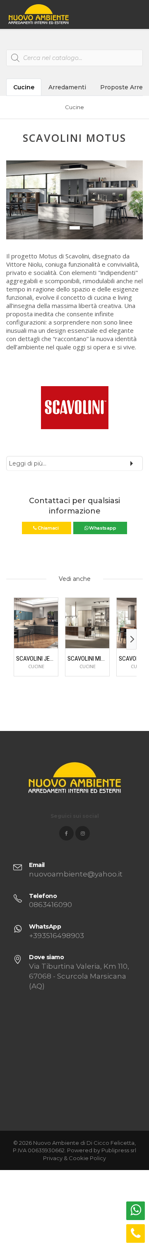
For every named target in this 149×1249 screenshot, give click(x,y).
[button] (12, 204)
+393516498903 (56, 935)
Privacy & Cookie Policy (74, 1158)
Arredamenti (67, 87)
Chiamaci (48, 528)
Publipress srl (118, 1150)
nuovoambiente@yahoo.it (76, 874)
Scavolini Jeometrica (36, 658)
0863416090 (50, 904)
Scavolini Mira (87, 658)
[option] (74, 199)
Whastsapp (102, 528)
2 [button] (75, 227)
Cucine (23, 87)
